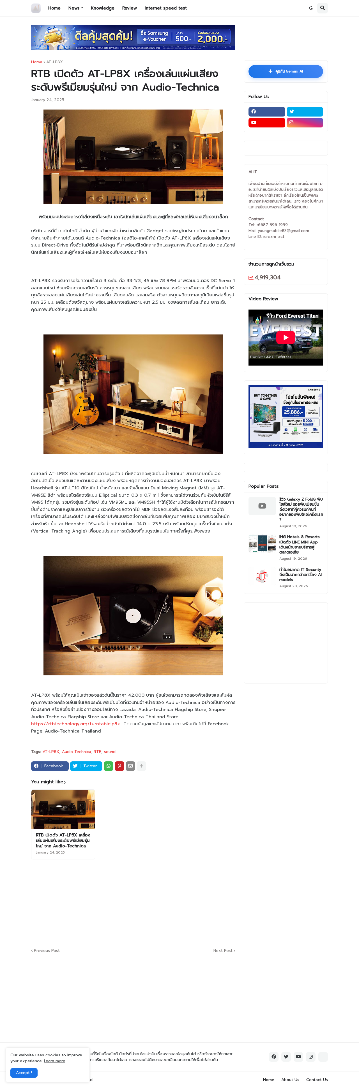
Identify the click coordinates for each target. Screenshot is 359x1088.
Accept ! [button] (24, 1073)
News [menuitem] (74, 8)
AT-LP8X (54, 62)
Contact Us (317, 1080)
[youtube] (266, 122)
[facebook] (266, 112)
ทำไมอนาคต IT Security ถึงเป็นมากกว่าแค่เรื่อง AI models (300, 575)
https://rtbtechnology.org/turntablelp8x (75, 723)
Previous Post (47, 951)
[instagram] (305, 122)
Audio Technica (76, 752)
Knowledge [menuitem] (102, 8)
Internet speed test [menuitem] (166, 8)
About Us (290, 1080)
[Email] (130, 766)
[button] (311, 8)
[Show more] (141, 766)
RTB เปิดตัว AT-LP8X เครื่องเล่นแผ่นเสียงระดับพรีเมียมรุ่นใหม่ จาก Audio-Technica (63, 841)
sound (110, 752)
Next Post (223, 951)
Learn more (54, 1061)
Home (36, 62)
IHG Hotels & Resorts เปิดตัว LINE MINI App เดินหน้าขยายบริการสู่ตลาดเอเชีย (299, 544)
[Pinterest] (119, 766)
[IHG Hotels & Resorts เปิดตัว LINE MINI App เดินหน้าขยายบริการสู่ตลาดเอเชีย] (262, 543)
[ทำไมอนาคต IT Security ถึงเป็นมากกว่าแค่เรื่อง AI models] (262, 576)
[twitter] (305, 112)
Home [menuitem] (54, 8)
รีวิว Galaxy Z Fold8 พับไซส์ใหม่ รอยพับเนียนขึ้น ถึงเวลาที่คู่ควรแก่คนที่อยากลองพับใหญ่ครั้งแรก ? (301, 509)
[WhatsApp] (108, 766)
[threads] (323, 1057)
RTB (97, 752)
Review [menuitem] (129, 8)
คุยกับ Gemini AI (285, 71)
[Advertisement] (167, 903)
